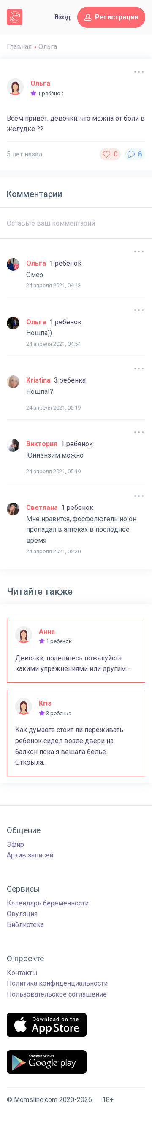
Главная (19, 47)
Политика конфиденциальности (57, 983)
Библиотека (25, 925)
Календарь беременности (48, 903)
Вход (62, 17)
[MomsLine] (14, 17)
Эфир (15, 845)
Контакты (22, 973)
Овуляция (22, 914)
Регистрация (116, 17)
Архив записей (30, 855)
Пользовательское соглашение (57, 994)
